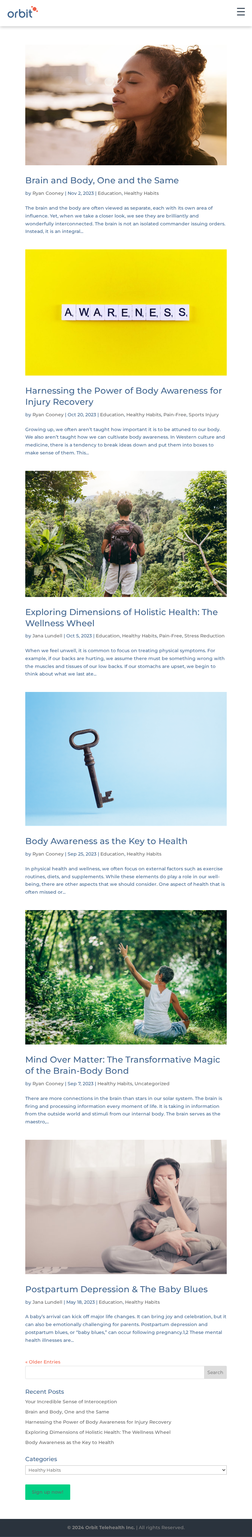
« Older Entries (42, 1362)
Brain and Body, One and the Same (102, 180)
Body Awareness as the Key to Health (106, 841)
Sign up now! (47, 1492)
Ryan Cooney (48, 193)
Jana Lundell (47, 636)
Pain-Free (174, 415)
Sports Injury (204, 415)
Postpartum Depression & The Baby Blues (116, 1289)
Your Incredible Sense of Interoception (71, 1402)
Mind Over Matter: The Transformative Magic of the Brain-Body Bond (122, 1065)
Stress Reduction (204, 636)
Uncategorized (152, 1084)
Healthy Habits (141, 193)
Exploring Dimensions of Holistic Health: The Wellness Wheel (98, 1432)
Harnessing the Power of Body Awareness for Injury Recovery (98, 1422)
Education (110, 193)
